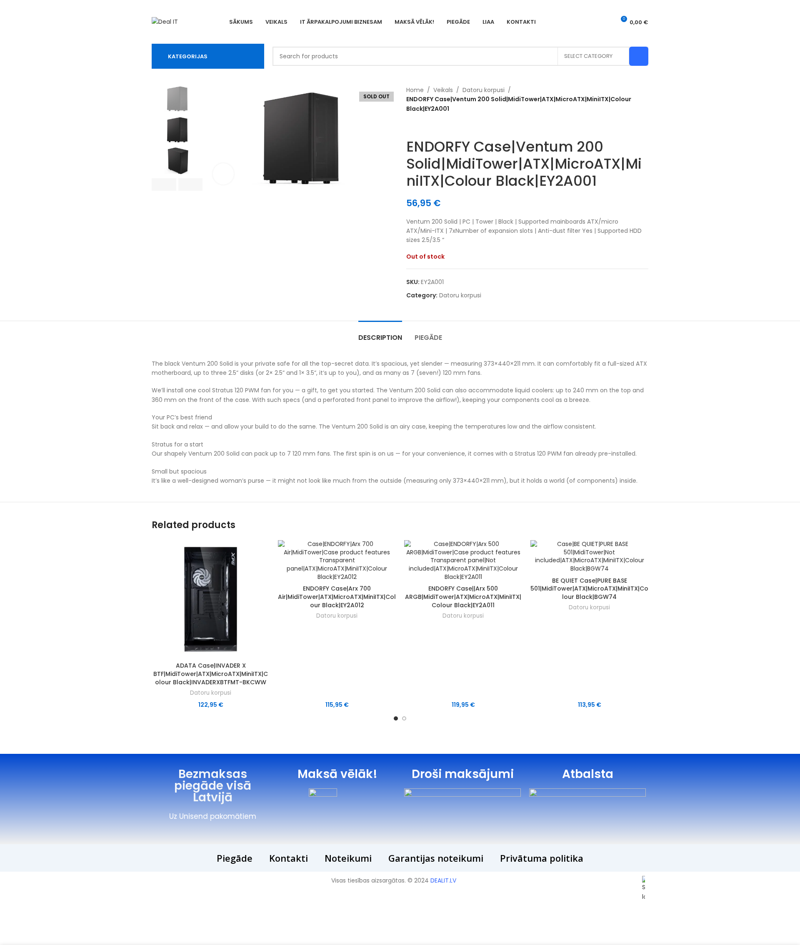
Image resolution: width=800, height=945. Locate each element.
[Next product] (427, 126)
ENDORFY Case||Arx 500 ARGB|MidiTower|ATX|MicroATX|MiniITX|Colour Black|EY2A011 (463, 596)
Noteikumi (348, 858)
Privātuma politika (541, 858)
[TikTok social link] (603, 22)
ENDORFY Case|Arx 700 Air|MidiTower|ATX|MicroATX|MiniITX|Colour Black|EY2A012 (337, 596)
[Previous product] (410, 126)
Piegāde (234, 858)
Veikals (443, 90)
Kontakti (288, 858)
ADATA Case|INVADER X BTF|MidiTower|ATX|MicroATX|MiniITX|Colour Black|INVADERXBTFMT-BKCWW (210, 673)
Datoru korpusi (483, 90)
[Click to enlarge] (223, 173)
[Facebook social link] (592, 22)
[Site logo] (165, 21)
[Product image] (211, 599)
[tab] (380, 333)
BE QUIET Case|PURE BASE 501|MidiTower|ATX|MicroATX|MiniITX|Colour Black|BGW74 (589, 588)
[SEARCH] (638, 56)
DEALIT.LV (443, 880)
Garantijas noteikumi (435, 858)
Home (415, 90)
